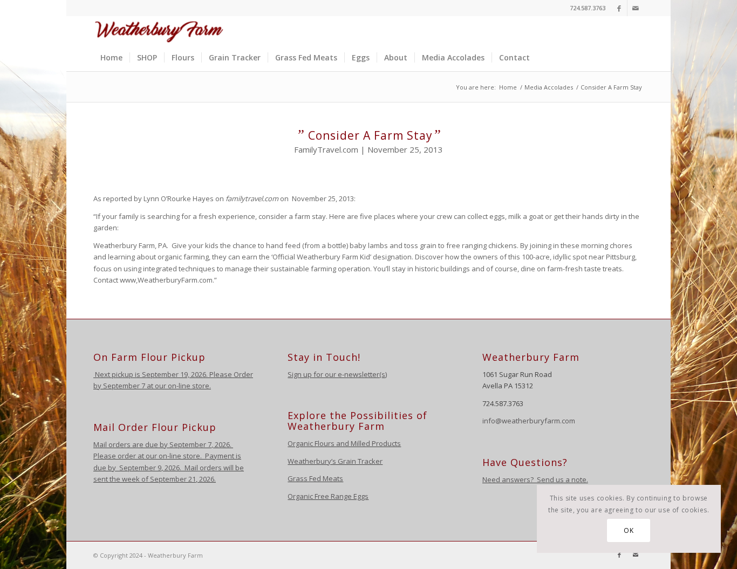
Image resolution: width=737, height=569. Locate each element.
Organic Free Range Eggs (328, 496)
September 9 (140, 467)
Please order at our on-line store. (147, 456)
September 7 (124, 385)
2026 (221, 444)
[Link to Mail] (635, 8)
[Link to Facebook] (619, 8)
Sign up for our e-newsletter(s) (337, 374)
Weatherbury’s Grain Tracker (335, 461)
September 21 (173, 479)
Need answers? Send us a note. (535, 479)
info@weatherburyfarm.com (528, 421)
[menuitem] (111, 57)
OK (628, 530)
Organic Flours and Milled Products (344, 443)
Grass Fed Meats (315, 478)
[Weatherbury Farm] (159, 30)
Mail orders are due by (131, 444)
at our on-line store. (179, 385)
